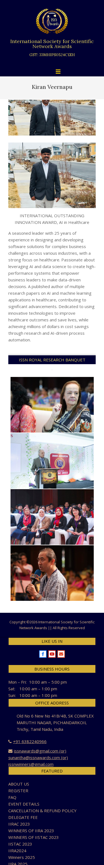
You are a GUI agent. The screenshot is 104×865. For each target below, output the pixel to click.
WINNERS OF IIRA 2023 (31, 830)
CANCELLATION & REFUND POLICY (42, 810)
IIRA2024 (17, 850)
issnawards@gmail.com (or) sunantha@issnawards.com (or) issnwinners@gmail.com (38, 757)
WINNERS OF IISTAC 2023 (33, 837)
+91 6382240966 (30, 741)
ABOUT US (18, 784)
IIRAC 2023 (19, 824)
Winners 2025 (21, 857)
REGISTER (18, 790)
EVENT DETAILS (23, 804)
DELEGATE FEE (23, 817)
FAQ (12, 797)
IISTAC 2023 (20, 844)
